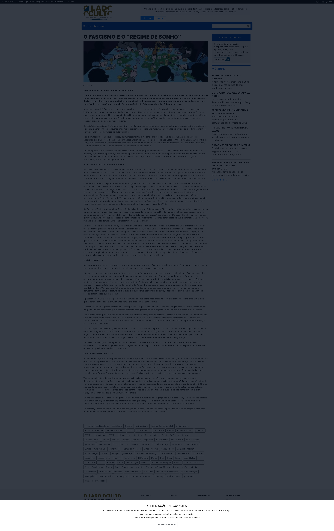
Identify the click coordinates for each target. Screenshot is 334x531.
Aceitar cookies (168, 524)
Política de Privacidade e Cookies (184, 517)
